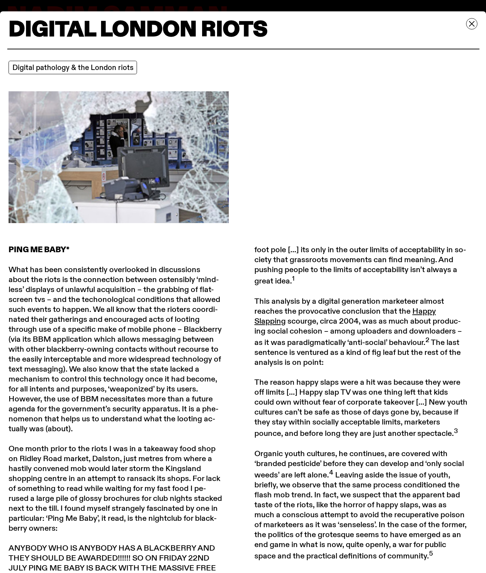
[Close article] (471, 23)
